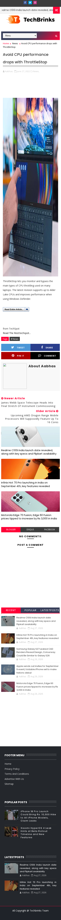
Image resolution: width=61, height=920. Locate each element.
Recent (11, 610)
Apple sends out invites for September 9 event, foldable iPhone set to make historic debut (37, 669)
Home (6, 43)
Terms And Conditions (17, 773)
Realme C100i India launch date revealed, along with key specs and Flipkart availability (28, 451)
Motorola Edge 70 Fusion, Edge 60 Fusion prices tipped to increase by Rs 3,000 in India (29, 516)
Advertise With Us (14, 779)
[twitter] (30, 2)
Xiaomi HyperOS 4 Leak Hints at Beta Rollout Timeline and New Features (36, 832)
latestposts (50, 610)
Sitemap (9, 783)
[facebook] (25, 2)
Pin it (20, 355)
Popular (31, 610)
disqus (30, 529)
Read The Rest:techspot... (17, 333)
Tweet (21, 347)
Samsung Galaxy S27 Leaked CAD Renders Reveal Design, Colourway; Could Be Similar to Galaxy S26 (36, 652)
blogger (11, 529)
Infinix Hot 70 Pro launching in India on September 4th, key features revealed (25, 484)
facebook (49, 529)
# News (14, 338)
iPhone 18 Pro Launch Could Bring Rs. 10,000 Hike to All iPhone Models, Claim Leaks (38, 816)
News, (36, 71)
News (15, 43)
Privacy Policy (12, 768)
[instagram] (35, 2)
